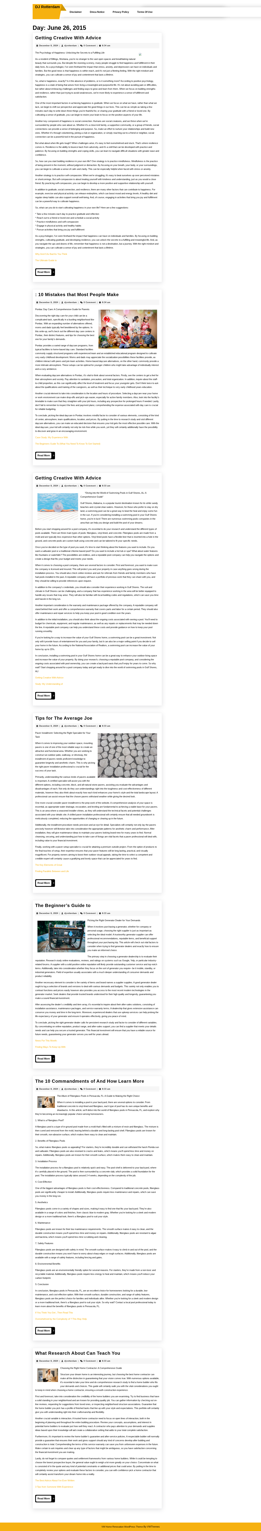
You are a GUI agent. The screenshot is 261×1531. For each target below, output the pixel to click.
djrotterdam (70, 45)
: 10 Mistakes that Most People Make (77, 294)
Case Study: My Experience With (51, 437)
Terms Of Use (145, 12)
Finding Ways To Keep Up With (50, 1047)
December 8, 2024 (48, 45)
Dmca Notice (97, 12)
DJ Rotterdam (47, 7)
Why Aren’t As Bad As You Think (51, 254)
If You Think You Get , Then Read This (54, 1312)
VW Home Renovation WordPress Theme (122, 1526)
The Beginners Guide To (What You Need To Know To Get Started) (67, 443)
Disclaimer (76, 12)
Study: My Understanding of (49, 684)
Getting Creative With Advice (68, 37)
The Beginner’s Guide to (63, 905)
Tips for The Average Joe (63, 718)
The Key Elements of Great (48, 865)
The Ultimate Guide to (46, 260)
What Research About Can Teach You (77, 1353)
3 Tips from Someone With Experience (54, 1486)
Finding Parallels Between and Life (52, 871)
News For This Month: (46, 1040)
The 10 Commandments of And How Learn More (89, 1081)
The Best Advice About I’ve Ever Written (54, 1480)
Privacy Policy (121, 12)
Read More (44, 273)
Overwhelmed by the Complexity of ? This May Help (61, 1319)
